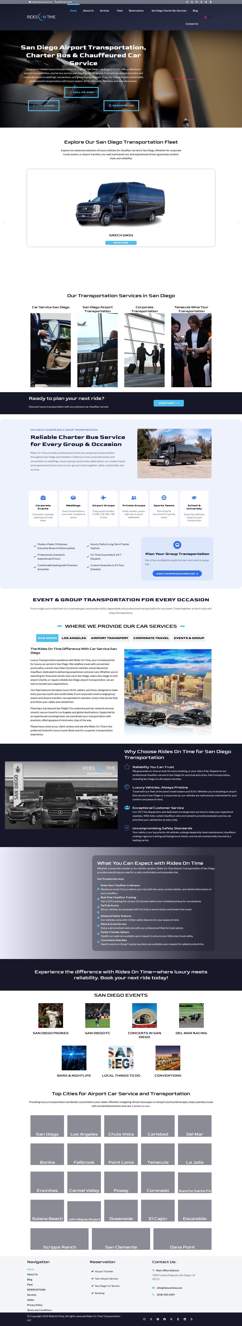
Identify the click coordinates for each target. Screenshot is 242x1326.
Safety (30, 1299)
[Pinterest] (157, 1319)
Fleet (120, 10)
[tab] (47, 638)
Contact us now (141, 1105)
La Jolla (194, 1162)
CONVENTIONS (168, 1076)
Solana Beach (47, 1218)
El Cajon (158, 1218)
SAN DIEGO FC (97, 1033)
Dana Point (182, 1247)
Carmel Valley (84, 1190)
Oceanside (121, 1218)
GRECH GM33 (121, 235)
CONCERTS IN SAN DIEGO (144, 1035)
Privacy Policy (35, 1304)
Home (73, 10)
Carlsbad (158, 1134)
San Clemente (121, 1247)
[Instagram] (144, 1319)
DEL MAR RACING (191, 1033)
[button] (4, 222)
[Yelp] (191, 1319)
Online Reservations (183, 79)
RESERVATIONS (36, 1289)
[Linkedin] (184, 1319)
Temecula (158, 1162)
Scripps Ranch (59, 1247)
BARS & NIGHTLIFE (74, 1076)
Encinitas (47, 1190)
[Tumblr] (178, 1319)
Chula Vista (121, 1134)
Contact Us (192, 23)
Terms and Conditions (39, 1310)
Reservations (136, 10)
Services (104, 10)
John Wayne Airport (84, 1219)
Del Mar (194, 1134)
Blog (195, 10)
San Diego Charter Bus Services (169, 10)
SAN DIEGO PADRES (51, 1033)
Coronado (158, 1190)
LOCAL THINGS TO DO (121, 1076)
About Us (88, 10)
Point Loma (121, 1162)
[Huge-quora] (171, 1319)
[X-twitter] (151, 1319)
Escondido (195, 1218)
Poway (121, 1190)
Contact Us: (164, 1261)
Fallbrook (84, 1162)
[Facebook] (164, 1319)
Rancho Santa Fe (195, 1191)
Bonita (47, 1162)
